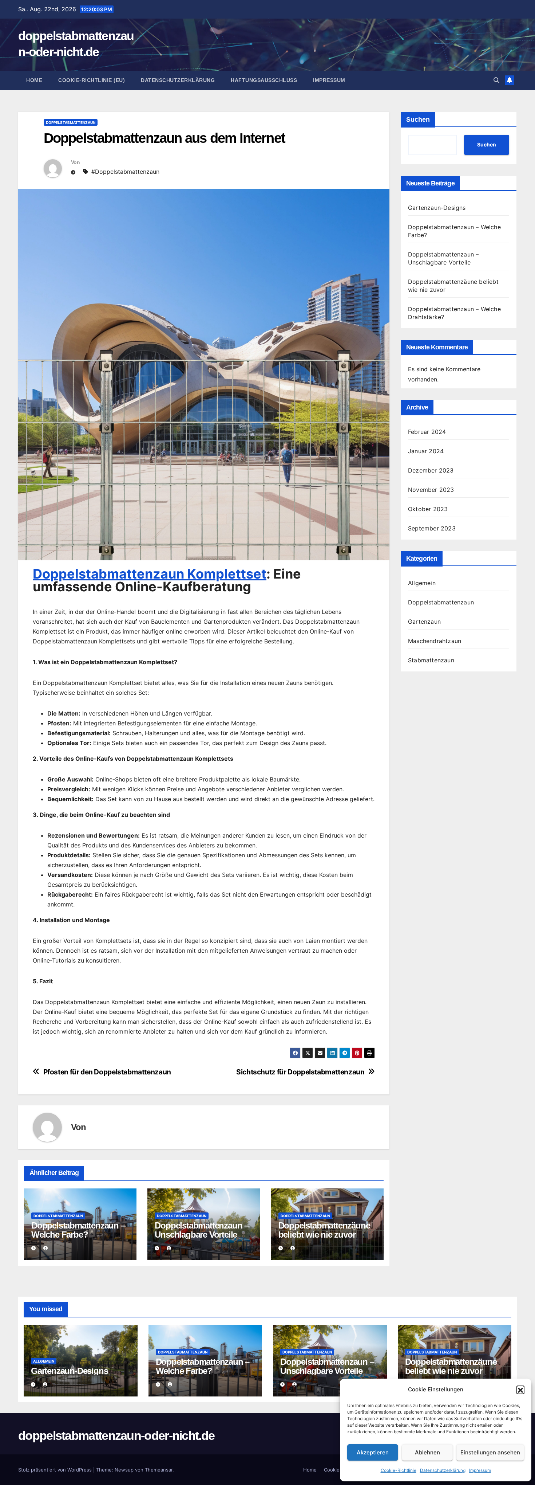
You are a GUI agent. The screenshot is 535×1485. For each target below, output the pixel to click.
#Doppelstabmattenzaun (125, 171)
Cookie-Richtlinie (398, 1470)
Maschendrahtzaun (434, 640)
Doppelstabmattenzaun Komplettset (149, 574)
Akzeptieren (373, 1452)
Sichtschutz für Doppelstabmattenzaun (300, 1072)
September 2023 (432, 528)
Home (34, 80)
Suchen (418, 119)
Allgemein (422, 583)
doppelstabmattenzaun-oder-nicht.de (116, 1435)
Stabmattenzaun (431, 660)
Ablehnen (427, 1452)
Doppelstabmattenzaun (70, 122)
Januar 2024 (426, 451)
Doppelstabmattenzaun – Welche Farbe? (78, 1229)
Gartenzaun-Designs (437, 207)
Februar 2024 (427, 431)
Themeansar (159, 1470)
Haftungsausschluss (264, 80)
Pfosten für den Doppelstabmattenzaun (107, 1072)
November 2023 (431, 489)
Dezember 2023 (431, 470)
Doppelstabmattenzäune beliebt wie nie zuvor (324, 1229)
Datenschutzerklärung (442, 1470)
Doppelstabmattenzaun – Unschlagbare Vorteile (202, 1229)
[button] (520, 1389)
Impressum (480, 1470)
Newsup (124, 1470)
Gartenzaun (424, 621)
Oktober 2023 (428, 509)
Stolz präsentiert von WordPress (55, 1470)
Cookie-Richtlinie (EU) (91, 80)
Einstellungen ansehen (490, 1452)
